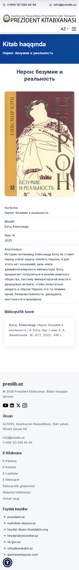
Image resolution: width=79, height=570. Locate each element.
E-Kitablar (9, 467)
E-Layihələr (10, 473)
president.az (16, 517)
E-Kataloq (9, 461)
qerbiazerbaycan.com (22, 554)
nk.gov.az (14, 542)
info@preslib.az (65, 4)
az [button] (63, 29)
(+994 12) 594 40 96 (21, 4)
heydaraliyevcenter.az (22, 535)
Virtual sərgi (11, 498)
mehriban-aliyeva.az (21, 523)
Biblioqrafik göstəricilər (19, 486)
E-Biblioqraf (11, 479)
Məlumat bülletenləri (17, 492)
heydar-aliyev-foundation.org (27, 529)
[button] (7, 562)
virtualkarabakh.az (20, 548)
